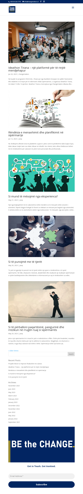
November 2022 (14, 409)
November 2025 (14, 386)
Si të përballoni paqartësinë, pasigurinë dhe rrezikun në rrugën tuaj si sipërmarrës (36, 328)
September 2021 (14, 422)
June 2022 (11, 412)
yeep (20, 139)
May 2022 (11, 416)
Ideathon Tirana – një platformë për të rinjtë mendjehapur (36, 69)
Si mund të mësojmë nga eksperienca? (33, 196)
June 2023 (11, 389)
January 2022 (12, 419)
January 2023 (12, 402)
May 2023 (11, 392)
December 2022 (14, 406)
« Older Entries (13, 351)
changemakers (24, 74)
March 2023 (12, 396)
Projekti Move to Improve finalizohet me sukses (25, 364)
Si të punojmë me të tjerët (25, 262)
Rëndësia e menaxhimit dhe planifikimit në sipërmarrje (35, 133)
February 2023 (13, 399)
